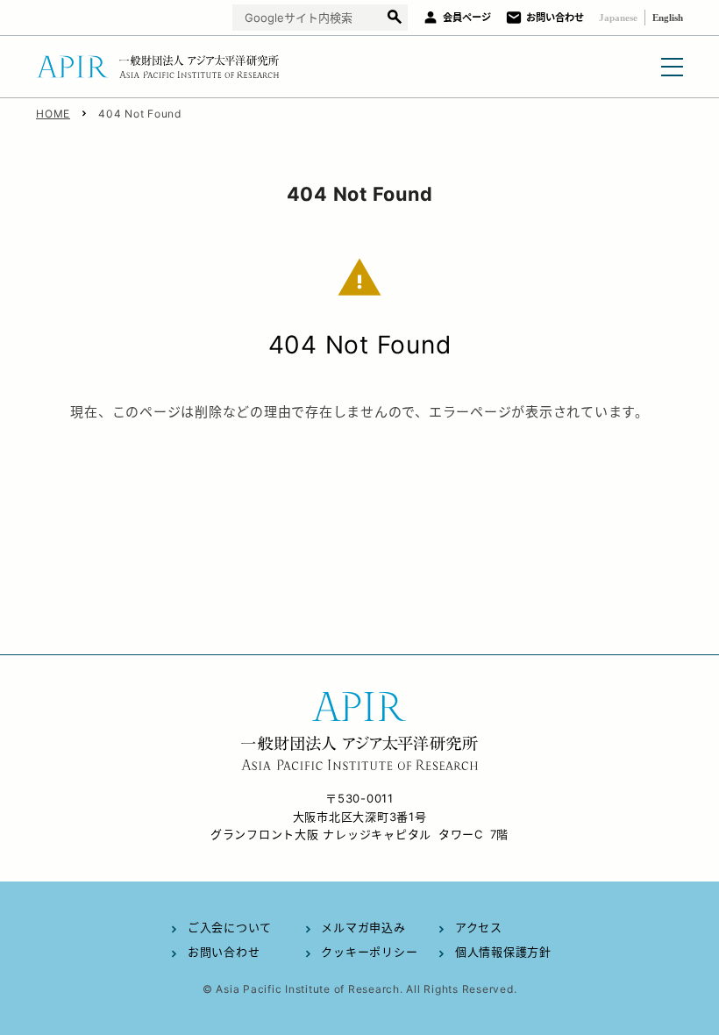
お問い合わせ (555, 17)
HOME (53, 113)
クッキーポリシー (369, 952)
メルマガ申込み (363, 927)
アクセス (478, 927)
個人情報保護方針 (503, 952)
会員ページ (467, 17)
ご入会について (230, 927)
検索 (394, 18)
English (667, 17)
